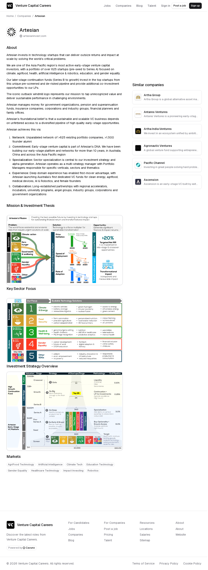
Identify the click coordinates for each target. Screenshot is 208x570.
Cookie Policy (192, 563)
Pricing (108, 534)
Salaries (145, 534)
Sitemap (145, 540)
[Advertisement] (64, 488)
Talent (108, 540)
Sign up (195, 5)
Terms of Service (143, 563)
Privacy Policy (168, 563)
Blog (71, 540)
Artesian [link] (40, 16)
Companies (24, 16)
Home (10, 16)
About (179, 529)
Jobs (71, 529)
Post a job (179, 5)
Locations (146, 529)
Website (181, 534)
